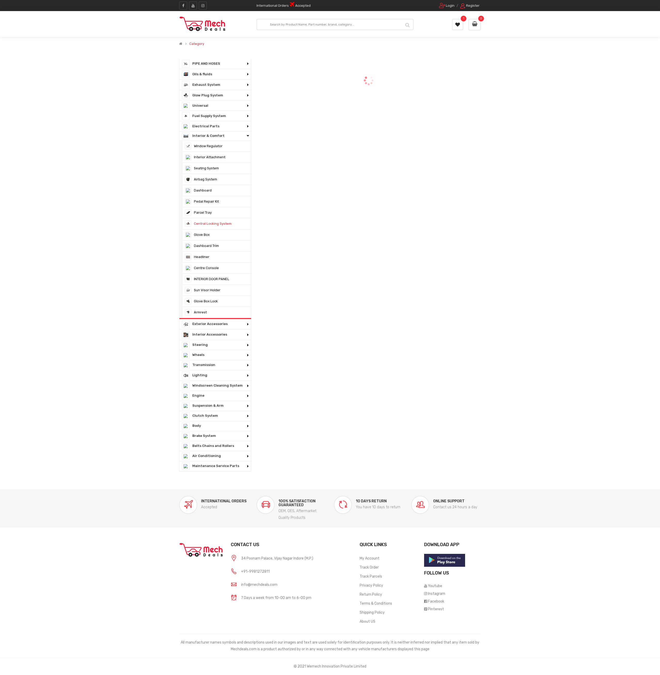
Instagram (436, 593)
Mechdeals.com (244, 649)
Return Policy (371, 594)
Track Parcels (371, 576)
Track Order (369, 567)
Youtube (435, 586)
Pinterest (436, 609)
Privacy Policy (371, 585)
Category (196, 44)
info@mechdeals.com (259, 584)
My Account (370, 558)
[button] (215, 64)
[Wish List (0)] (457, 24)
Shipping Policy (372, 612)
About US (367, 621)
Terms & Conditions (376, 603)
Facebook (436, 601)
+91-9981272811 (255, 571)
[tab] (215, 64)
